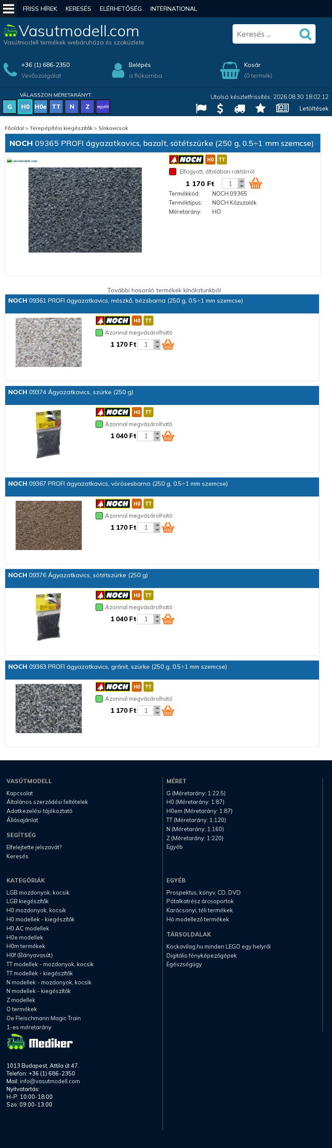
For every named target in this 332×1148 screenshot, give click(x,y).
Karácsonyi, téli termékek (199, 910)
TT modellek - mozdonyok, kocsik (50, 964)
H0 (25, 107)
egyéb (103, 106)
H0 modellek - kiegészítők (40, 919)
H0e (41, 107)
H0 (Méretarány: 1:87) (195, 801)
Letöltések (314, 108)
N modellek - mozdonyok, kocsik (49, 982)
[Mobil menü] (8, 8)
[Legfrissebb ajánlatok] (216, 109)
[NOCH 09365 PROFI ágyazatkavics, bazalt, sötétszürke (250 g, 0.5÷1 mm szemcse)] (85, 211)
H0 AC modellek (27, 928)
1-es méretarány (28, 1027)
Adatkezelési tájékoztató (39, 810)
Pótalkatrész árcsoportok (200, 901)
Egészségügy (184, 964)
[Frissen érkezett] (236, 109)
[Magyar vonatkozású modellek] (197, 109)
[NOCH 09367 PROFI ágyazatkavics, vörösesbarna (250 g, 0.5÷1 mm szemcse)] (48, 526)
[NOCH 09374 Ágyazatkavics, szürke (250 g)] (48, 434)
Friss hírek (40, 9)
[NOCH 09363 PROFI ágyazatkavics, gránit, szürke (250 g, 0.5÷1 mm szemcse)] (48, 709)
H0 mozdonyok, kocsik (36, 910)
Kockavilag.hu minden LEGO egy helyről (218, 946)
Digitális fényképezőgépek (201, 955)
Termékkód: (184, 193)
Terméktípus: (185, 202)
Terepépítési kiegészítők (61, 128)
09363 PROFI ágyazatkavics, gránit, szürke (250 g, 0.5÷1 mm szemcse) (117, 666)
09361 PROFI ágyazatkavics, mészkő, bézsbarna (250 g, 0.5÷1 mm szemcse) (125, 300)
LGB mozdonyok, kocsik (38, 892)
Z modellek (20, 999)
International (173, 9)
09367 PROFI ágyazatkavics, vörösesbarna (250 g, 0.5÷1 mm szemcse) (118, 483)
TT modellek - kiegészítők (39, 973)
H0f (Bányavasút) (29, 955)
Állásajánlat (22, 819)
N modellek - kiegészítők (38, 990)
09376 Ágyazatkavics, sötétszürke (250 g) (78, 575)
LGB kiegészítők (27, 901)
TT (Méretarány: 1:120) (196, 819)
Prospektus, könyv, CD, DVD (203, 892)
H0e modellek (24, 937)
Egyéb (174, 846)
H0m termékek (25, 945)
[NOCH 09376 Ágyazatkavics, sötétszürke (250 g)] (48, 617)
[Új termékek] (257, 109)
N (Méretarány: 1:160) (195, 828)
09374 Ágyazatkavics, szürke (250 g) (70, 392)
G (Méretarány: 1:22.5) (196, 793)
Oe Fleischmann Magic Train (43, 1018)
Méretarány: (185, 211)
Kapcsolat (19, 793)
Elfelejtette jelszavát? (33, 847)
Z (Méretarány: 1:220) (194, 838)
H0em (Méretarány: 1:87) (199, 810)
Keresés (78, 9)
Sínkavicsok (113, 128)
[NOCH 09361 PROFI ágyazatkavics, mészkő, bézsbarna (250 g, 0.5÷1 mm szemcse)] (48, 343)
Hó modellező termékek (197, 919)
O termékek (21, 1009)
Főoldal (14, 128)
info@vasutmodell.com (50, 1081)
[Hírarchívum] (279, 109)
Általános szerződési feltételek (47, 801)
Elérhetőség (121, 9)
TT (56, 107)
